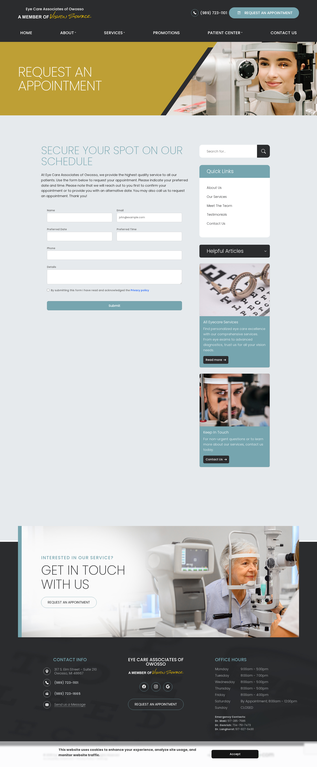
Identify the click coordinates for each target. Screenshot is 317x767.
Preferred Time (126, 229)
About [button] (67, 33)
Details (51, 267)
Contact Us (284, 33)
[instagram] (156, 686)
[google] (167, 686)
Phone (51, 248)
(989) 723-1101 (66, 682)
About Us (214, 187)
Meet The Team (219, 205)
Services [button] (113, 33)
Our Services (217, 196)
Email (120, 210)
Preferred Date (57, 229)
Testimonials (217, 214)
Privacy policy (140, 290)
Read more (214, 360)
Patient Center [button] (224, 33)
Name (51, 210)
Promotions (166, 33)
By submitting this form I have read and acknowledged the (100, 290)
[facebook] (144, 686)
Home (26, 33)
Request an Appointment (69, 602)
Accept (235, 754)
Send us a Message (69, 704)
